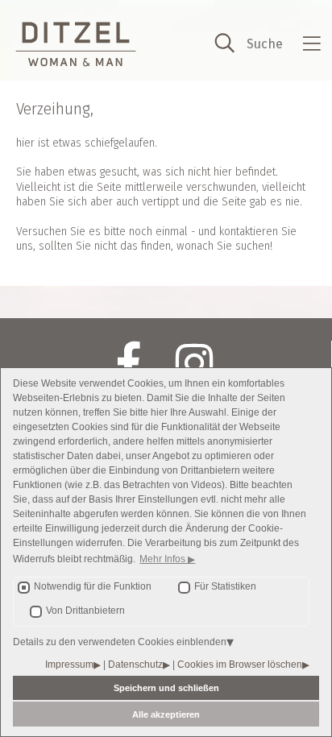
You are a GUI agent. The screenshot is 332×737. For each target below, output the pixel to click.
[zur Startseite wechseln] (75, 44)
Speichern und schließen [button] (166, 688)
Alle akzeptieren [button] (166, 714)
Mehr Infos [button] (163, 559)
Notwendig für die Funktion (92, 586)
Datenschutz (135, 664)
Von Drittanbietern (85, 610)
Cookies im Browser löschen (239, 664)
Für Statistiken (225, 586)
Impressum (69, 664)
